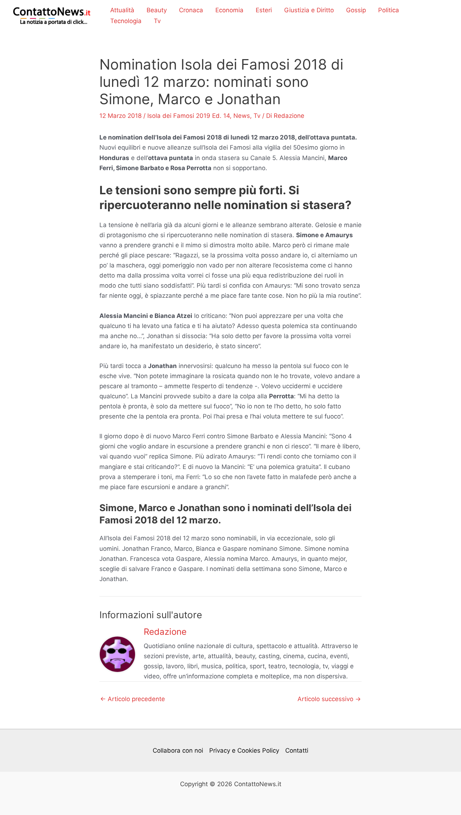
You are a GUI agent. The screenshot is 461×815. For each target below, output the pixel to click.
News (241, 115)
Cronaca (191, 10)
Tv (157, 21)
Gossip (356, 10)
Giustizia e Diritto (309, 10)
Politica (388, 10)
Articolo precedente (132, 699)
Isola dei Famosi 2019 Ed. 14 (188, 115)
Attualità (122, 10)
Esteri (264, 10)
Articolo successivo (329, 699)
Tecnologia (126, 21)
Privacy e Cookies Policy (244, 750)
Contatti (296, 750)
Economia (229, 10)
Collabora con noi (178, 750)
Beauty (157, 10)
